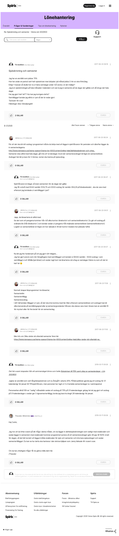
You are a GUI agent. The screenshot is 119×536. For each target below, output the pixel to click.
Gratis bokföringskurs (42, 498)
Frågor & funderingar (24, 26)
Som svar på (27, 179)
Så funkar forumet (69, 506)
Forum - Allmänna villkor (70, 498)
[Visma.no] (14, 6)
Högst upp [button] (8, 530)
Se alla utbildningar (41, 510)
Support (93, 498)
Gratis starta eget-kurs (42, 502)
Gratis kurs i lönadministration (45, 506)
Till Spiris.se (94, 502)
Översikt (6, 26)
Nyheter (63, 26)
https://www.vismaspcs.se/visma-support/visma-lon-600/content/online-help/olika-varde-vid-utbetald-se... (57, 339)
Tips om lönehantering (47, 26)
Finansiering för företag (14, 510)
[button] (110, 64)
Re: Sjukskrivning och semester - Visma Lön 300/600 (25, 32)
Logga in (102, 6)
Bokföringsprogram (12, 498)
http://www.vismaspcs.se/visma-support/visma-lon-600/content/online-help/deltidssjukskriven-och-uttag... (52, 150)
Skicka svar (101, 474)
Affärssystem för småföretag (16, 506)
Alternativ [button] (81, 40)
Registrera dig (89, 6)
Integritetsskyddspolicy (70, 502)
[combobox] (26, 40)
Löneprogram (10, 502)
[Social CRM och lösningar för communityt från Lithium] (111, 530)
